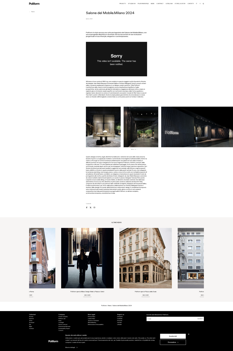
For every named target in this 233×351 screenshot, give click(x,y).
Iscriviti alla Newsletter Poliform (157, 314)
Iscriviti (200, 318)
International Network (64, 326)
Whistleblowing (92, 322)
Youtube (119, 322)
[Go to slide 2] (133, 149)
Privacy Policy (91, 316)
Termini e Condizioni (93, 320)
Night (30, 326)
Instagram (120, 316)
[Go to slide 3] (135, 149)
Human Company (63, 316)
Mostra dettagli (70, 347)
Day (30, 324)
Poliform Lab (61, 318)
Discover (29, 295)
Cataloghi (61, 322)
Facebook (119, 318)
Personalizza (172, 342)
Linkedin (119, 324)
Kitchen (31, 316)
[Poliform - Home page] (34, 4)
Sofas (30, 320)
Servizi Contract (62, 324)
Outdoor (31, 328)
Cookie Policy (91, 318)
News (59, 320)
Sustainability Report (64, 328)
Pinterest (119, 320)
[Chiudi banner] (188, 334)
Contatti (60, 330)
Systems (31, 318)
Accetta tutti (173, 336)
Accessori (31, 322)
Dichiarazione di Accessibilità (95, 324)
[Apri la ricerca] (203, 3)
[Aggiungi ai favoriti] (200, 3)
